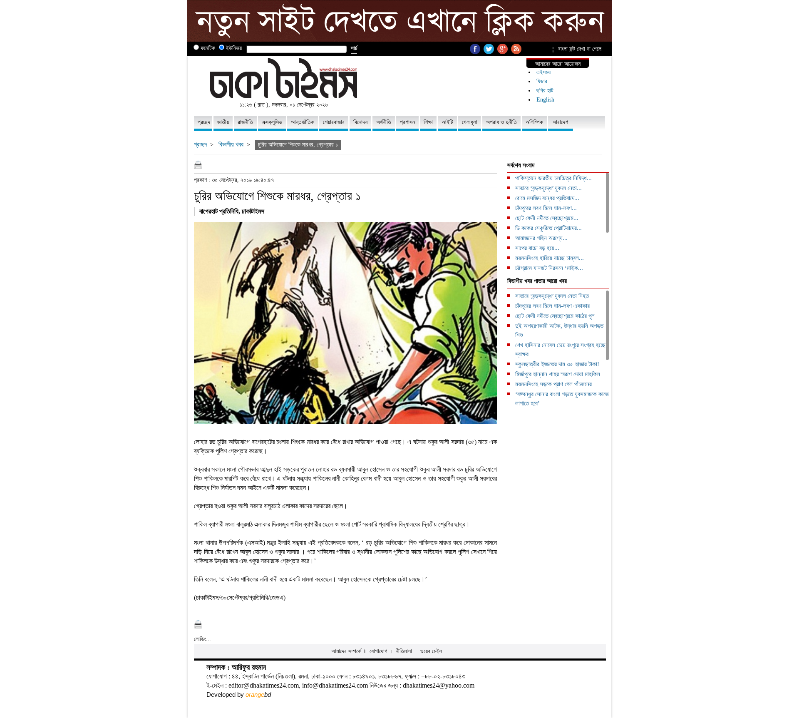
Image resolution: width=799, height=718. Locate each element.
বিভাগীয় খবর (230, 144)
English (545, 100)
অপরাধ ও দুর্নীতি (501, 122)
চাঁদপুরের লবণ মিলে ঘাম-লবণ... (546, 208)
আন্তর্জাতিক (302, 122)
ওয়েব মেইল (431, 651)
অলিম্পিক (534, 122)
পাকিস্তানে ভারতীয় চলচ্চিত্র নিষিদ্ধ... (553, 178)
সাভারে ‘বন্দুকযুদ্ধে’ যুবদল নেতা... (548, 188)
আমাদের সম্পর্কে (346, 651)
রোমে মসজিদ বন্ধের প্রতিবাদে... (547, 198)
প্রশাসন (407, 122)
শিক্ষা (428, 122)
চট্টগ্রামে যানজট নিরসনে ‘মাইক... (549, 268)
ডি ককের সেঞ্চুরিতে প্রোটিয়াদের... (548, 228)
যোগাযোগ (378, 651)
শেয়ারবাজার (334, 122)
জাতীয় (223, 122)
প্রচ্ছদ (204, 122)
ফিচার (541, 81)
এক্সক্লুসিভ (272, 122)
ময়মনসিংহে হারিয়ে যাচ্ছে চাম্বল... (549, 258)
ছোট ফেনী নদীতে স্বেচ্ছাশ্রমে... (546, 218)
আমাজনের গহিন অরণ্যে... (541, 238)
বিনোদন (360, 122)
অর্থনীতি (383, 122)
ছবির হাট (544, 90)
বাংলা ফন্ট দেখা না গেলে (579, 49)
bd (258, 694)
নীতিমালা (404, 651)
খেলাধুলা (469, 122)
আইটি (447, 122)
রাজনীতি (245, 122)
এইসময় (543, 72)
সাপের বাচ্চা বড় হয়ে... (537, 248)
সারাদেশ (560, 122)
